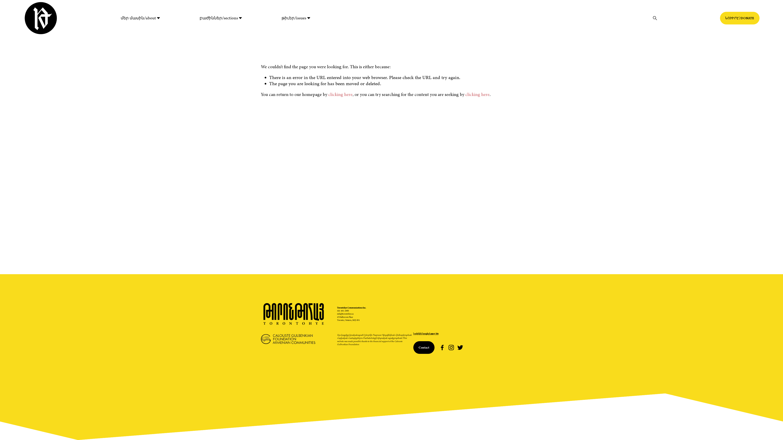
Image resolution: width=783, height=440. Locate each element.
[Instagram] (451, 347)
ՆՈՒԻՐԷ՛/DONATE (739, 18)
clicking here (340, 94)
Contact (424, 347)
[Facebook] (442, 347)
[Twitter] (460, 347)
